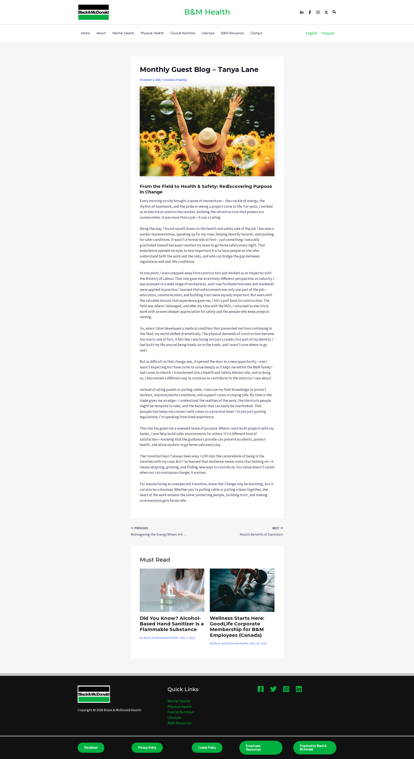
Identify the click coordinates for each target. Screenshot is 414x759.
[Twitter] (326, 12)
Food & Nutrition (181, 712)
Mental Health (179, 701)
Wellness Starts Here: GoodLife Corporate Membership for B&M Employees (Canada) (237, 626)
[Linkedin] (302, 12)
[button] (334, 12)
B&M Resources (180, 723)
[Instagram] (318, 12)
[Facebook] (310, 12)
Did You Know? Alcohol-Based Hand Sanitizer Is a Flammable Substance (172, 624)
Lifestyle (174, 717)
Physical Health (180, 706)
